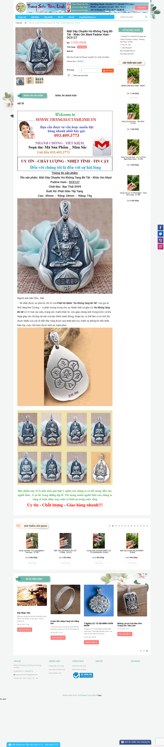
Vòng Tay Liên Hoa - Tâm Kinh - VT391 (133, 122)
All (25, 23)
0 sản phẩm (141, 8)
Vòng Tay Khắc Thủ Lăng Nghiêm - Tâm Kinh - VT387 (32, 551)
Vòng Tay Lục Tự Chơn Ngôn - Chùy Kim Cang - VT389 (133, 194)
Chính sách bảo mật (79, 666)
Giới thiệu (35, 17)
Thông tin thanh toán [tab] (65, 95)
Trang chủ (22, 17)
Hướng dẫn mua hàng (56, 666)
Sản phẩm (48, 17)
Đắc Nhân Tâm (23, 613)
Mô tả (20, 103)
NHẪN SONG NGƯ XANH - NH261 (133, 86)
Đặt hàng (108, 71)
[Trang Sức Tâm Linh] (82, 8)
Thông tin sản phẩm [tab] (33, 95)
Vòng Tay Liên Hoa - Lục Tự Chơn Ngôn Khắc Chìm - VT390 (133, 158)
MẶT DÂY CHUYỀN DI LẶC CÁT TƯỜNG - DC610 (65, 551)
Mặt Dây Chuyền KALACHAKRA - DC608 (132, 551)
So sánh (3, 699)
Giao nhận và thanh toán (57, 669)
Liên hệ (71, 17)
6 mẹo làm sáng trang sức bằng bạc (65, 622)
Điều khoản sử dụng (79, 669)
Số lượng (70, 70)
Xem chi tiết (24, 630)
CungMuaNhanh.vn (87, 17)
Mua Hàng (32, 563)
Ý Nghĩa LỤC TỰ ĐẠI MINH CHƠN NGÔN (98, 624)
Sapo (100, 695)
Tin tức (60, 17)
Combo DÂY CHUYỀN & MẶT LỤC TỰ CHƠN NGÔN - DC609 (99, 551)
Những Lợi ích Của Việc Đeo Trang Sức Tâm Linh (129, 624)
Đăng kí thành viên (55, 673)
